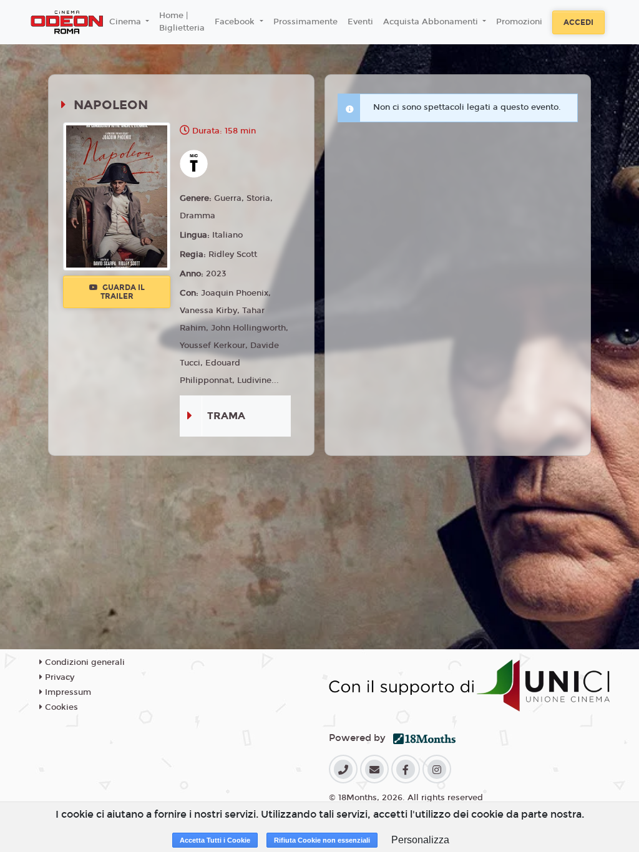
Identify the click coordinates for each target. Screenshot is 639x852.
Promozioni (519, 22)
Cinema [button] (126, 22)
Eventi (360, 22)
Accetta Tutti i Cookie (215, 840)
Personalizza (420, 840)
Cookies (60, 707)
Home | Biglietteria (182, 22)
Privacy (58, 677)
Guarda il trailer (122, 292)
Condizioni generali (83, 662)
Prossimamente (305, 22)
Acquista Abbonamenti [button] (431, 22)
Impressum (66, 692)
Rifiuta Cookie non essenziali (322, 840)
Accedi (578, 22)
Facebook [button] (236, 22)
